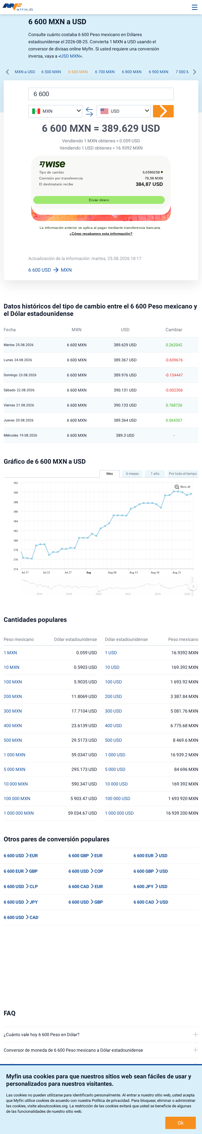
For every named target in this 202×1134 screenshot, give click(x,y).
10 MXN (11, 667)
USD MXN (70, 56)
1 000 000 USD (119, 813)
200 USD (113, 696)
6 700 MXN (105, 71)
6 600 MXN (78, 71)
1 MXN (10, 653)
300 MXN (13, 711)
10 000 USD (116, 784)
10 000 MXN (16, 784)
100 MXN (13, 682)
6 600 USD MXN (50, 270)
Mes (109, 474)
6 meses (132, 474)
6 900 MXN (158, 71)
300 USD (113, 711)
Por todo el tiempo (183, 474)
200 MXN (13, 696)
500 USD (113, 740)
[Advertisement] (101, 967)
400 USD (113, 725)
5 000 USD (115, 769)
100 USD (113, 682)
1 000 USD (115, 755)
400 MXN (13, 725)
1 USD (111, 653)
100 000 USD (117, 798)
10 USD (112, 667)
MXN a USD (25, 71)
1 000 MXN (14, 755)
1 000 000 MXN (19, 813)
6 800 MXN (131, 71)
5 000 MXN (14, 769)
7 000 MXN (185, 71)
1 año (155, 474)
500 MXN (13, 740)
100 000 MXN (17, 798)
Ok (181, 1123)
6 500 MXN (51, 71)
